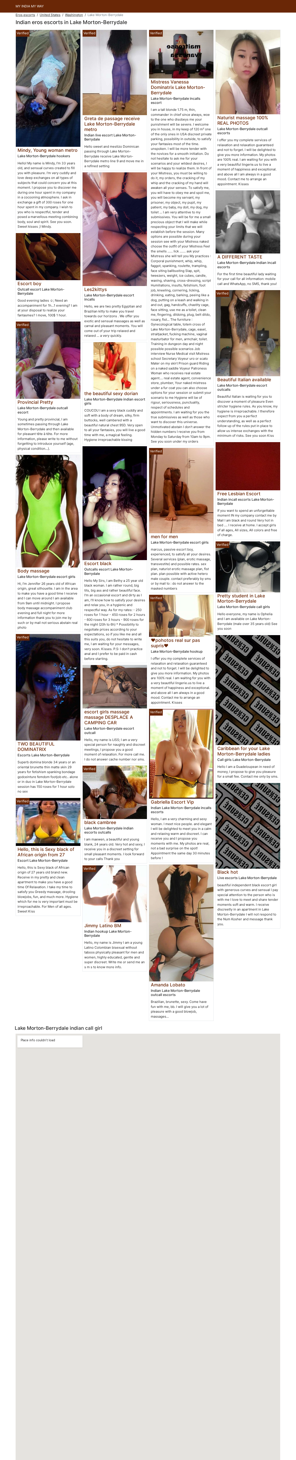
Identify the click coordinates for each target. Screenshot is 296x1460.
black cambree (100, 822)
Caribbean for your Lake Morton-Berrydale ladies (243, 751)
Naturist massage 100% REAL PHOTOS (242, 120)
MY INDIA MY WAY (30, 6)
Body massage (33, 571)
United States (50, 15)
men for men (164, 536)
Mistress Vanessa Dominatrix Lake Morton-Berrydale (178, 87)
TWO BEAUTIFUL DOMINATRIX (36, 746)
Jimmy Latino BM (102, 925)
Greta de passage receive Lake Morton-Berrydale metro (112, 124)
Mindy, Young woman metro (48, 150)
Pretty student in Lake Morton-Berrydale (241, 598)
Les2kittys (95, 289)
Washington (74, 15)
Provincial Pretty (35, 402)
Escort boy (29, 283)
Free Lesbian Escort (238, 493)
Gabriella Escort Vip (172, 802)
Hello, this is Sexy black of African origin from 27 (46, 852)
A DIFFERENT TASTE (239, 257)
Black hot (227, 872)
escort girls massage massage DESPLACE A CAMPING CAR (108, 717)
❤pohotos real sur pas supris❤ (175, 643)
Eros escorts (25, 15)
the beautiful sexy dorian (111, 393)
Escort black (98, 563)
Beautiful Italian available (244, 379)
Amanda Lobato (168, 985)
